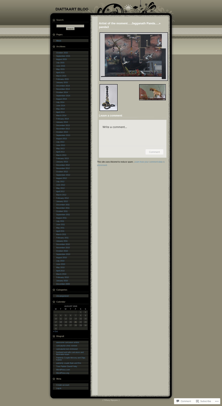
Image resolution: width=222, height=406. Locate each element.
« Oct (55, 331)
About (58, 41)
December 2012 (63, 165)
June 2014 (60, 105)
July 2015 (60, 63)
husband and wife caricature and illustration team (70, 353)
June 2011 (60, 224)
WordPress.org (62, 373)
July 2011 (60, 221)
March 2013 (61, 155)
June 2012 (60, 185)
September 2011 (63, 215)
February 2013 (62, 158)
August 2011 (61, 218)
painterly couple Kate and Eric (68, 363)
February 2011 (62, 238)
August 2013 (61, 139)
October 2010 (62, 251)
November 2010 (63, 248)
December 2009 (63, 284)
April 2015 (60, 72)
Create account (62, 385)
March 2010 (61, 274)
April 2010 (60, 271)
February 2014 (62, 119)
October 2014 (62, 92)
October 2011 (62, 211)
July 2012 (60, 181)
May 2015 (60, 69)
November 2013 (63, 129)
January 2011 (62, 241)
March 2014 (61, 115)
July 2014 (60, 102)
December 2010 (63, 244)
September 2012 (63, 175)
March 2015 (61, 76)
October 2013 (62, 132)
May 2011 (60, 228)
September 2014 (63, 96)
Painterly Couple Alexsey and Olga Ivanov (70, 359)
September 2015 (63, 56)
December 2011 (63, 205)
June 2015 (60, 66)
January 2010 (62, 281)
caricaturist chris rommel (66, 346)
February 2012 (62, 198)
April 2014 (60, 112)
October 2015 (62, 53)
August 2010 (61, 257)
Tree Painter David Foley (66, 366)
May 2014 (60, 109)
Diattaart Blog (72, 9)
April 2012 (60, 191)
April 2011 (60, 231)
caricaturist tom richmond (67, 349)
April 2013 (60, 152)
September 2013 (63, 135)
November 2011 (63, 208)
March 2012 (61, 195)
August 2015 (61, 59)
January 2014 (62, 122)
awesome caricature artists (67, 342)
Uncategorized (62, 296)
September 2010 (63, 254)
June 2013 (60, 145)
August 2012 (61, 178)
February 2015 (62, 79)
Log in (58, 388)
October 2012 (62, 172)
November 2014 (63, 89)
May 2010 (60, 267)
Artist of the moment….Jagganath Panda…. (129, 23)
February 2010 (62, 277)
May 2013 (60, 148)
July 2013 (60, 142)
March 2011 (61, 234)
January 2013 (62, 162)
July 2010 (60, 261)
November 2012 (63, 168)
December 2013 (63, 125)
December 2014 (63, 86)
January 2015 (62, 82)
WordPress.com (63, 370)
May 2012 (60, 188)
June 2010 (60, 264)
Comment (154, 151)
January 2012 (62, 201)
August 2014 (61, 99)
